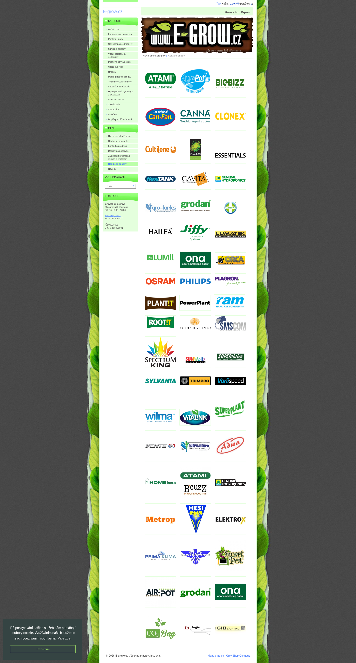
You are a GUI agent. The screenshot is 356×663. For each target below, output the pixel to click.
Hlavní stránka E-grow (154, 55)
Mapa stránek (216, 655)
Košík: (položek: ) (237, 3)
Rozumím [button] (42, 649)
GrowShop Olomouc (238, 655)
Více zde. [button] (64, 638)
